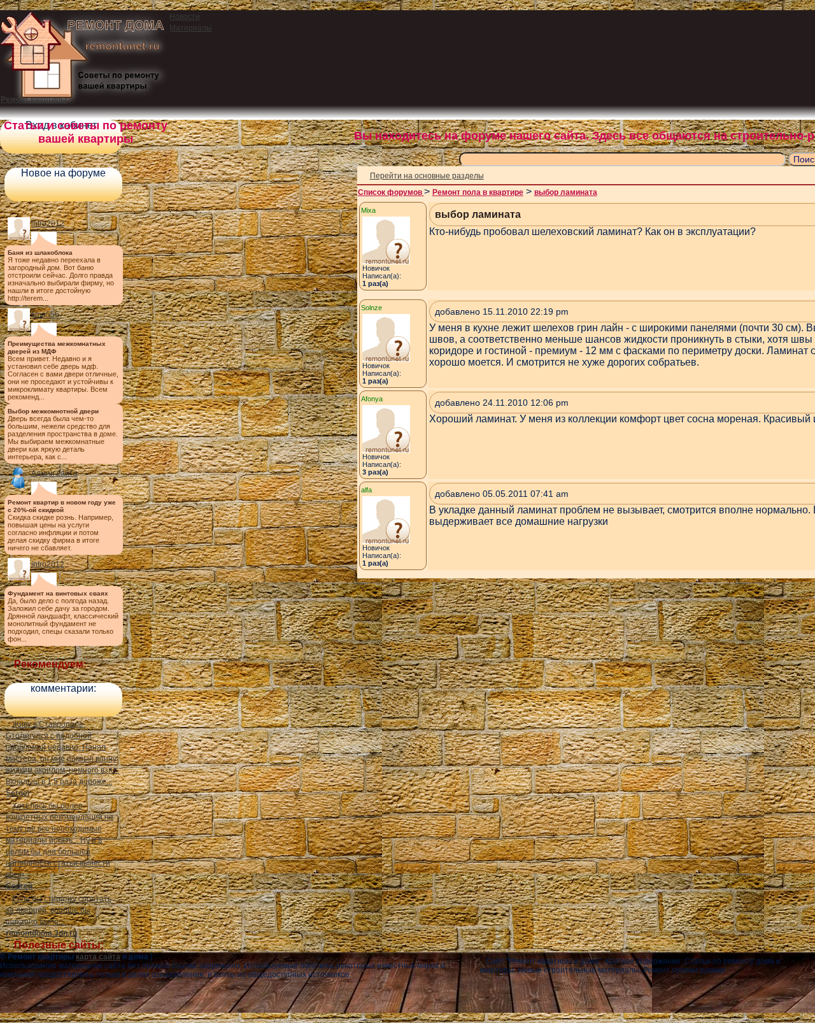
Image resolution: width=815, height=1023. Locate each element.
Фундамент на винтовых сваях (58, 593)
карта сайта (98, 956)
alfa (366, 490)
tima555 (45, 314)
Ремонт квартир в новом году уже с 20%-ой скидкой (62, 506)
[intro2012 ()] (19, 236)
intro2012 (47, 223)
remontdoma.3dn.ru (41, 933)
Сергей (19, 886)
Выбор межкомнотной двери (53, 411)
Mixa (368, 210)
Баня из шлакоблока (40, 252)
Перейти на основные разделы (427, 175)
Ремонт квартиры (34, 99)
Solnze (371, 307)
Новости (184, 16)
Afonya (372, 399)
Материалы (190, 28)
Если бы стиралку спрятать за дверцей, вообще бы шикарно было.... (58, 910)
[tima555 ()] (19, 328)
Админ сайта (54, 473)
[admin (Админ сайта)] (19, 486)
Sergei (17, 793)
